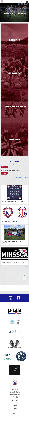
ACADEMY (15, 403)
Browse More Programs (21, 177)
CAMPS (15, 405)
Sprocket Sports (11, 417)
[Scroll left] (24, 275)
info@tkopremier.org (15, 394)
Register (4, 167)
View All (25, 266)
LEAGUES (15, 408)
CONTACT (15, 413)
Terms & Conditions (21, 417)
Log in (22, 1)
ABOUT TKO (15, 400)
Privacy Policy (15, 419)
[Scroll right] (24, 278)
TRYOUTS (15, 411)
